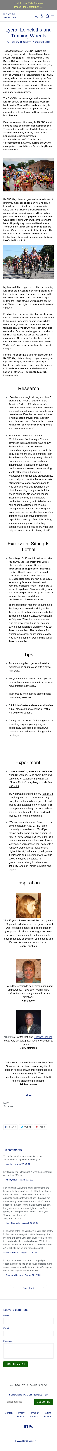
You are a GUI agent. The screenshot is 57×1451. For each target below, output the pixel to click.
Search (9, 1413)
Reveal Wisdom (10, 16)
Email (6, 1328)
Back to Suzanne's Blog (30, 1385)
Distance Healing (43, 1037)
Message (7, 1341)
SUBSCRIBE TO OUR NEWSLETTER (28, 1394)
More (28, 1095)
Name (6, 1315)
